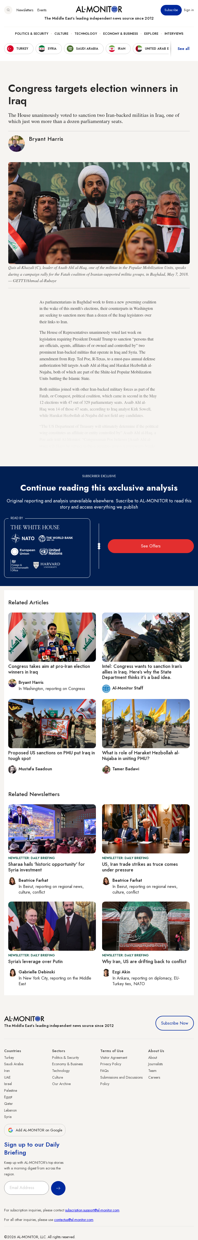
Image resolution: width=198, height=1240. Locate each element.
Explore (151, 33)
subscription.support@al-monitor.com (92, 1210)
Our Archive (61, 1083)
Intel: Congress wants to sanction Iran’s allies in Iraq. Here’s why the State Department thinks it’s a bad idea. (142, 672)
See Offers (151, 546)
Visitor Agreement (113, 1057)
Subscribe (171, 10)
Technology (86, 33)
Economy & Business (120, 33)
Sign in (189, 10)
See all (183, 48)
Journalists (155, 1064)
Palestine (10, 1090)
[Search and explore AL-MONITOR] (8, 10)
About (152, 1057)
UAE (7, 1077)
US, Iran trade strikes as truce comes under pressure (140, 867)
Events (41, 10)
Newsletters (24, 10)
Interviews (173, 33)
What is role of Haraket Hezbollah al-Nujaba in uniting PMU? (140, 755)
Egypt (8, 1096)
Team (152, 1070)
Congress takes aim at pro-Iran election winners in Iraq (49, 669)
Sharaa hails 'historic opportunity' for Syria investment (46, 867)
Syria (8, 1116)
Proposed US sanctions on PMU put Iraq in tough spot (51, 755)
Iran (7, 1070)
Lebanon (10, 1110)
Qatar (8, 1103)
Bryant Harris (46, 139)
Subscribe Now (174, 1023)
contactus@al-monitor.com (73, 1219)
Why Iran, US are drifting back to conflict (144, 961)
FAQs (104, 1070)
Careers (154, 1077)
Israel (8, 1083)
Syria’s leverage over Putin (35, 961)
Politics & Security (31, 33)
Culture (61, 33)
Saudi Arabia (13, 1064)
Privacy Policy (110, 1064)
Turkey (9, 1057)
